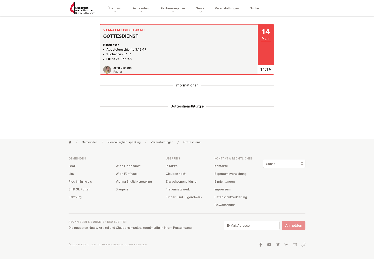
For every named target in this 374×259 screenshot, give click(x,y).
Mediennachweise (136, 244)
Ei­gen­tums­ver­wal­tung (230, 174)
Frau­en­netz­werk (178, 189)
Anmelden (293, 225)
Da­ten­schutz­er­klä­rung (230, 197)
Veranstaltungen (227, 8)
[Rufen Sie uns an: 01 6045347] (303, 245)
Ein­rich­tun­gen (224, 181)
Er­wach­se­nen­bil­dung (181, 181)
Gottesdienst (192, 142)
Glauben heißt (176, 174)
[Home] (70, 142)
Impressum (222, 189)
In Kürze (172, 166)
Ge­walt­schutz (224, 205)
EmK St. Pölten (79, 189)
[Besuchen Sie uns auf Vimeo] (278, 245)
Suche (254, 8)
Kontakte (221, 166)
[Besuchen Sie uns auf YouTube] (269, 245)
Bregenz (122, 189)
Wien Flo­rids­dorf (128, 166)
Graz (72, 166)
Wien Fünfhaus (126, 174)
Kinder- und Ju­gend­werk (184, 197)
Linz (72, 174)
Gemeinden (89, 142)
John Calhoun (122, 67)
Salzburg (75, 197)
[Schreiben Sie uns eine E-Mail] (295, 245)
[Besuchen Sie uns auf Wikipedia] (286, 245)
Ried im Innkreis (80, 181)
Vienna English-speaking (124, 142)
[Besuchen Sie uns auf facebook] (261, 245)
